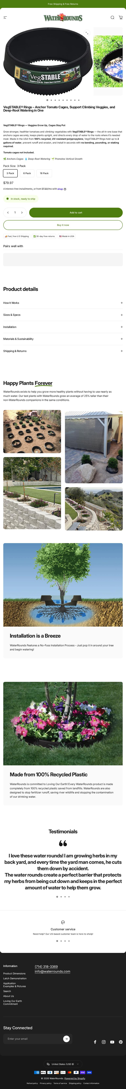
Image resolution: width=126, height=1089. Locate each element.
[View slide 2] (61, 897)
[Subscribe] (66, 1039)
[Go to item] (47, 100)
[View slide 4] (69, 897)
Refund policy (32, 1083)
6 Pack (27, 173)
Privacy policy (46, 1083)
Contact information (91, 1083)
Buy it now (63, 225)
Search (7, 991)
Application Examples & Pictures (14, 985)
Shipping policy (75, 1083)
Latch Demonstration (14, 978)
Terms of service (60, 1083)
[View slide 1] (57, 897)
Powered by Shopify (74, 1078)
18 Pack (44, 173)
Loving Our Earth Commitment (12, 1002)
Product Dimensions (14, 973)
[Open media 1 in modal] (87, 33)
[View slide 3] (65, 897)
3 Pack (10, 173)
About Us (8, 996)
